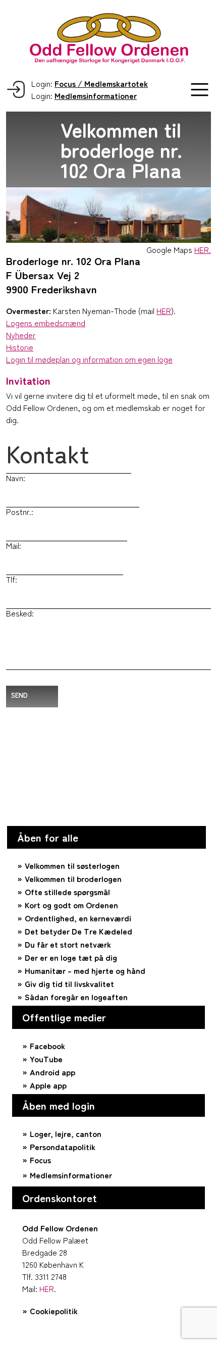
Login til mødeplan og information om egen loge (89, 359)
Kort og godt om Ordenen (71, 905)
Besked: (20, 613)
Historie (19, 347)
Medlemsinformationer (71, 1175)
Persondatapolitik (62, 1147)
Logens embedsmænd (45, 323)
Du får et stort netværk (68, 944)
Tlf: (11, 579)
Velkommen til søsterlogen (72, 865)
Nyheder (21, 335)
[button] (199, 89)
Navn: (15, 478)
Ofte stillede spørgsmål (67, 892)
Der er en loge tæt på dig (71, 957)
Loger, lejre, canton (65, 1133)
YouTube (46, 1059)
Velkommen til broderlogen (73, 878)
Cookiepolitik (54, 1311)
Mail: (13, 545)
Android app (52, 1072)
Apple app (48, 1085)
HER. (202, 249)
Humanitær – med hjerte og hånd (85, 970)
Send (19, 695)
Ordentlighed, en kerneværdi (78, 918)
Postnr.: (19, 511)
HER (163, 310)
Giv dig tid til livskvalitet (69, 983)
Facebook (47, 1046)
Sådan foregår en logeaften (76, 997)
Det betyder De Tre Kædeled (78, 931)
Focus (40, 1160)
